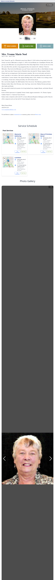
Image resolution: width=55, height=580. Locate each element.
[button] (8, 137)
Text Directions (17, 152)
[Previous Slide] (4, 458)
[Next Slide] (50, 458)
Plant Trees (23, 151)
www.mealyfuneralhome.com (9, 109)
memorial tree (17, 114)
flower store (38, 114)
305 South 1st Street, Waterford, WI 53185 (21, 148)
